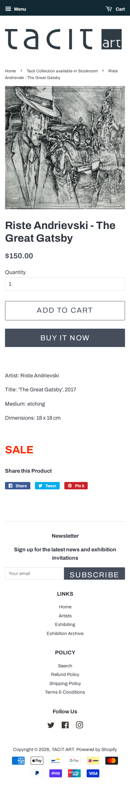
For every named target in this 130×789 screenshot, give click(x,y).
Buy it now (65, 338)
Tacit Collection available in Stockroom (62, 71)
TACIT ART (63, 749)
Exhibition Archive (65, 633)
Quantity (15, 272)
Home (10, 71)
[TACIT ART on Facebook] (65, 726)
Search (65, 665)
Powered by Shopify (96, 749)
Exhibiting (65, 624)
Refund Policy (65, 674)
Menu (19, 9)
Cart (120, 9)
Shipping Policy (65, 683)
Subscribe (94, 575)
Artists (65, 615)
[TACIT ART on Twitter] (51, 726)
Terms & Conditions (65, 692)
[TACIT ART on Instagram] (79, 726)
